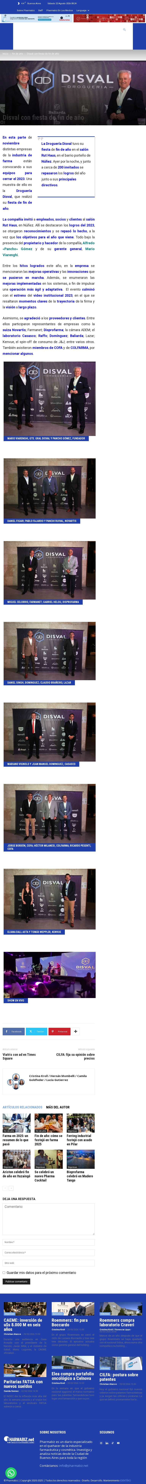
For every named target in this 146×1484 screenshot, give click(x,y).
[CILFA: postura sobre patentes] (121, 1363)
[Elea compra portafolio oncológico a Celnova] (73, 1362)
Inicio (5, 53)
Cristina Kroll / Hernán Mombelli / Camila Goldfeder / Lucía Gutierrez (58, 1078)
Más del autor (58, 1107)
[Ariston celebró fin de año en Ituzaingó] (17, 1159)
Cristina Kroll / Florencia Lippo (115, 1329)
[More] (76, 1031)
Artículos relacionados (22, 1107)
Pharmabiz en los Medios (59, 10)
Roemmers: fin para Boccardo (70, 1322)
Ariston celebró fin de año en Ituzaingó (16, 1174)
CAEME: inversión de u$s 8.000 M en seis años (23, 1325)
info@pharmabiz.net (73, 1466)
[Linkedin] (106, 1443)
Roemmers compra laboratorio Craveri (117, 1322)
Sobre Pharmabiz (26, 10)
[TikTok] (112, 1443)
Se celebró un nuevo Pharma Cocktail (45, 1176)
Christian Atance (12, 1334)
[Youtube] (118, 1443)
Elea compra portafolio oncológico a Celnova (73, 1376)
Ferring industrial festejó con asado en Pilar (79, 1140)
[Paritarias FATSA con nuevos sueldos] (25, 1370)
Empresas (72, 1131)
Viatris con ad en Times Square (19, 1056)
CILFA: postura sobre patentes (119, 1377)
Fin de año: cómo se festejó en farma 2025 (48, 1140)
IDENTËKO (125, 1480)
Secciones (89, 29)
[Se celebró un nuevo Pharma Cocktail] (49, 1159)
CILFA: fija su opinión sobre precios (75, 1056)
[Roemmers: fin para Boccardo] (73, 1308)
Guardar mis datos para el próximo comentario (41, 1273)
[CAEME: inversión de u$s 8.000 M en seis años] (25, 1308)
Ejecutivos (58, 1313)
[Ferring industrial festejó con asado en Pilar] (81, 1123)
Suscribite (25, 42)
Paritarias (9, 1375)
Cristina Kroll (58, 1329)
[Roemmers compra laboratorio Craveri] (121, 1308)
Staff (40, 10)
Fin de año (17, 53)
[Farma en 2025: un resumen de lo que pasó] (17, 1123)
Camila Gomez (11, 1391)
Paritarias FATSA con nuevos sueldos (23, 1384)
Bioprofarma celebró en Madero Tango (80, 1176)
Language (81, 10)
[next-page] (11, 1188)
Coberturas (109, 29)
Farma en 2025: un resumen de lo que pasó (15, 1140)
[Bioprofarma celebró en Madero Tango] (81, 1159)
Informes (105, 1313)
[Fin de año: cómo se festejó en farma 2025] (49, 1123)
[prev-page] (5, 1188)
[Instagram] (101, 1443)
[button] (124, 29)
